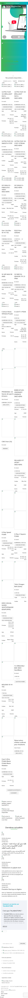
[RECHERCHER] (24, 3)
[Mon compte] (27, 3)
